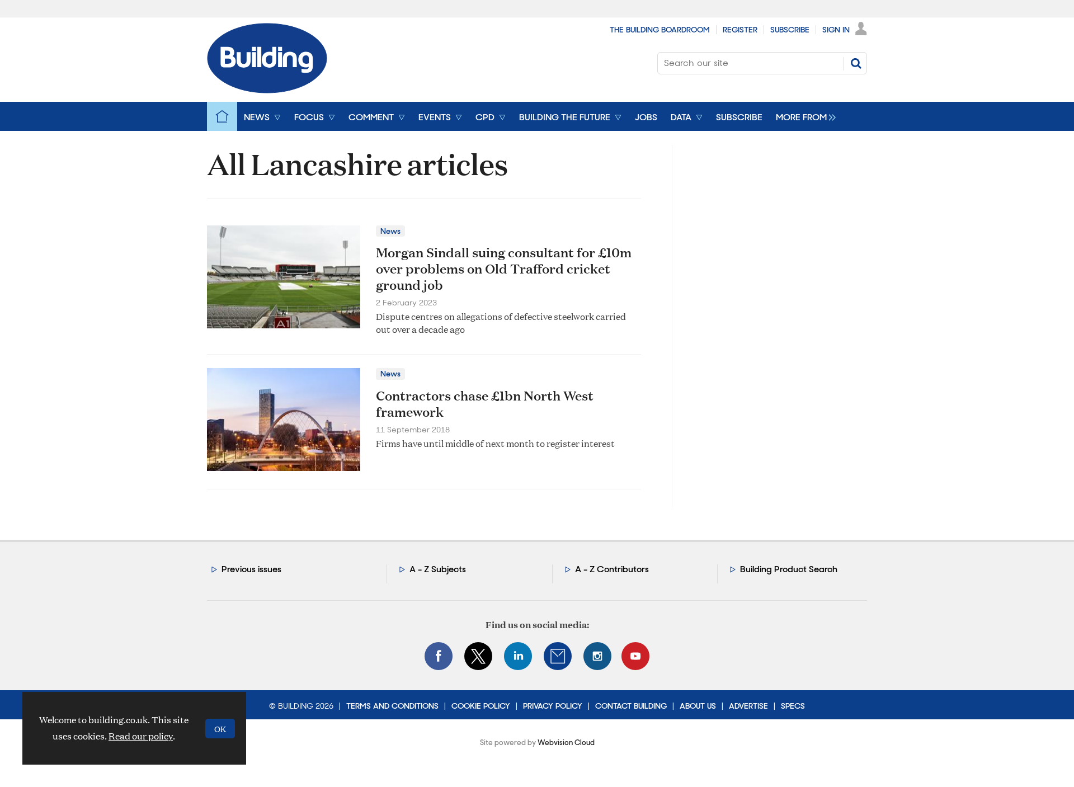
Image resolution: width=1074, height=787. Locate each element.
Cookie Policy (480, 706)
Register (740, 29)
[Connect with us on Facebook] (438, 656)
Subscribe (789, 29)
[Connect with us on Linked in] (518, 656)
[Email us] (557, 656)
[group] (803, 116)
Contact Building (631, 706)
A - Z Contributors (612, 569)
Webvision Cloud (566, 742)
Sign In (836, 29)
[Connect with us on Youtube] (635, 656)
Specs (793, 706)
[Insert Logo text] (267, 89)
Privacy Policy (552, 706)
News (390, 231)
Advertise (748, 706)
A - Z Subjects (437, 569)
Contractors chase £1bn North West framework (484, 404)
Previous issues (251, 569)
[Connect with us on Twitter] (478, 656)
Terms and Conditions (392, 706)
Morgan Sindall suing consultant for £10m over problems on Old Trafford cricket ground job (504, 268)
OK (220, 728)
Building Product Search (788, 569)
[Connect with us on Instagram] (597, 656)
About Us (698, 706)
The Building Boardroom (660, 29)
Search (856, 63)
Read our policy (141, 735)
